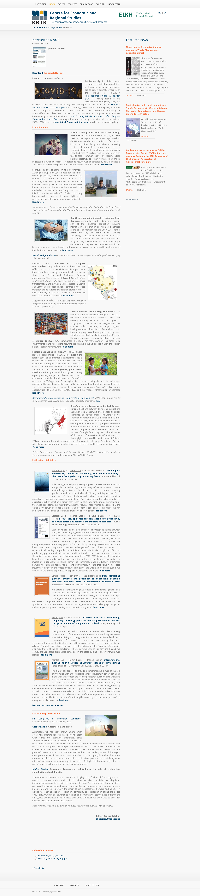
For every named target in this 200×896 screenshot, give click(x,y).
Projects (72, 4)
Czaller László (39, 726)
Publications (86, 4)
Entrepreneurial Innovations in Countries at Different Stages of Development (86, 661)
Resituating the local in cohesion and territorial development (63, 398)
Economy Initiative (84, 116)
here (98, 400)
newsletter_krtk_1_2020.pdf (51, 855)
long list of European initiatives (71, 122)
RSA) (65, 107)
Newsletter (114, 4)
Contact (74, 885)
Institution (41, 4)
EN (165, 12)
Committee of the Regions (107, 116)
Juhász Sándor (40, 769)
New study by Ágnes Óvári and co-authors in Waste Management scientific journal (144, 50)
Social (72, 116)
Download (37, 73)
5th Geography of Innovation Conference (57, 718)
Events (61, 4)
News (52, 4)
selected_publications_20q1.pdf (52, 858)
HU (159, 12)
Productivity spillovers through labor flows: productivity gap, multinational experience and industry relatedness (86, 520)
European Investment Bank (45, 119)
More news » (132, 199)
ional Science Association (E (49, 107)
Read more (106, 164)
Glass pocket (92, 885)
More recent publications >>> (48, 705)
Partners (101, 4)
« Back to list (38, 868)
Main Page (50, 27)
